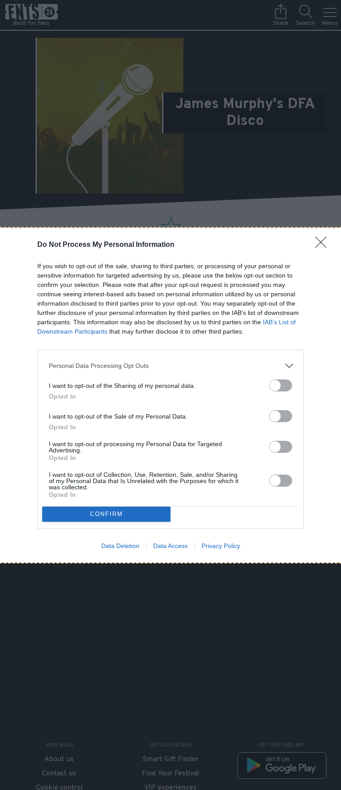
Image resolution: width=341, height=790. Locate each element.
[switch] (280, 385)
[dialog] (170, 395)
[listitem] (170, 366)
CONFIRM (106, 514)
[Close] (323, 245)
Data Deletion (120, 545)
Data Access (170, 545)
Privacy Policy (221, 545)
